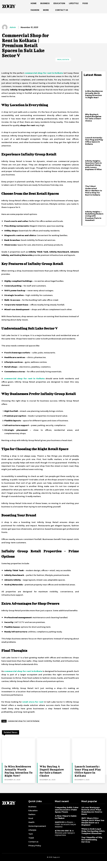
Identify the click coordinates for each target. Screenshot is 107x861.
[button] (101, 3)
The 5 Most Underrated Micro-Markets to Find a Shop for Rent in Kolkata (93, 190)
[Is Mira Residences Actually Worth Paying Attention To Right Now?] (94, 83)
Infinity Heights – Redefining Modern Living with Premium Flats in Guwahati (94, 216)
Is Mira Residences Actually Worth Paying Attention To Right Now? (94, 94)
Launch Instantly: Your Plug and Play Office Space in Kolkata (94, 141)
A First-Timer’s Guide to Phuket (65, 817)
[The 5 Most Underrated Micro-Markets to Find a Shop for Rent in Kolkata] (94, 178)
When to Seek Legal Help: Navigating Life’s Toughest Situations (92, 831)
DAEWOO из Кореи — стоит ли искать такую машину (65, 824)
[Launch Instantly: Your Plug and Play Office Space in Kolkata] (94, 130)
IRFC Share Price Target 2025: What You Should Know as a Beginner (92, 821)
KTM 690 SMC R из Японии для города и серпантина (65, 832)
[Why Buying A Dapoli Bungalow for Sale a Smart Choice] (94, 106)
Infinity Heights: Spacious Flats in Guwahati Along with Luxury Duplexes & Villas (93, 165)
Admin (12, 27)
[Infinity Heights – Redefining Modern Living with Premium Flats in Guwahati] (94, 204)
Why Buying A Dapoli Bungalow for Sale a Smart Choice (93, 117)
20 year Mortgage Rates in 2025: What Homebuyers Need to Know (91, 810)
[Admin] (5, 27)
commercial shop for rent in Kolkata (23, 721)
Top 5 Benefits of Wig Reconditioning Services (91, 839)
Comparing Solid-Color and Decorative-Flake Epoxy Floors (66, 809)
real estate (63, 59)
